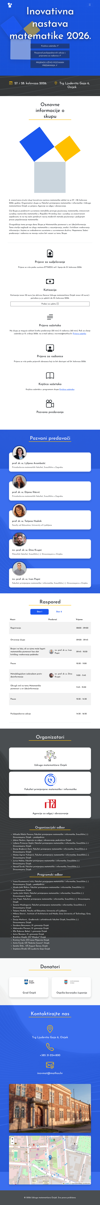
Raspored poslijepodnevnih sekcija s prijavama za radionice (50, 54)
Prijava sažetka (79, 334)
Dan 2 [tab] (59, 612)
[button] (50, 1157)
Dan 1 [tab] (39, 612)
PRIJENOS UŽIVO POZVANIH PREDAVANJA (50, 64)
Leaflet (66, 1183)
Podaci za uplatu (49, 304)
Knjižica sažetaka (49, 46)
